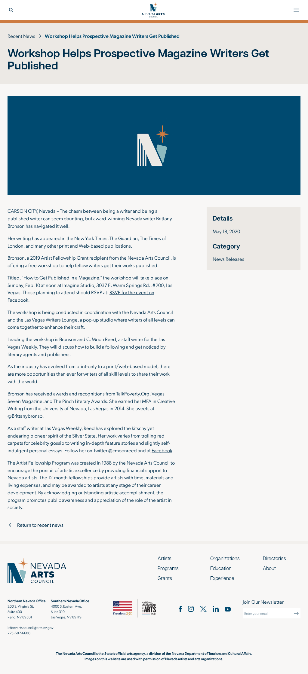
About (269, 568)
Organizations (225, 558)
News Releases (228, 258)
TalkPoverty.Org (132, 393)
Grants (165, 578)
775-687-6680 (19, 632)
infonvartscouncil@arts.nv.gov (31, 627)
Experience (222, 578)
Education (221, 568)
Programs (168, 568)
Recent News (21, 35)
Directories (274, 558)
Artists (164, 558)
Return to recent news (40, 525)
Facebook (162, 450)
